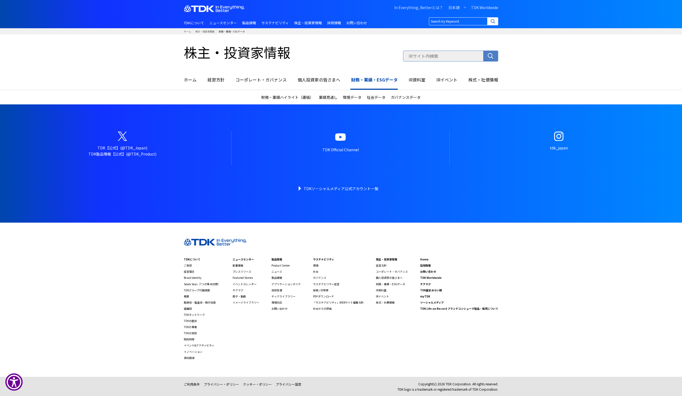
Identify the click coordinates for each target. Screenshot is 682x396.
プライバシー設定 (288, 384)
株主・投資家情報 (204, 31)
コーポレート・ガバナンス (261, 79)
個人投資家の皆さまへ (319, 79)
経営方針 (216, 79)
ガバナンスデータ (406, 97)
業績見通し (328, 97)
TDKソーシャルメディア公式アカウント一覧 (341, 188)
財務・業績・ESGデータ (374, 79)
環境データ (352, 97)
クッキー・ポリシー (257, 384)
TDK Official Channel (340, 149)
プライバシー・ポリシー (221, 384)
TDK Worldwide (484, 7)
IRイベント (446, 79)
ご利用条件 (192, 384)
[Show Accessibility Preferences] (14, 382)
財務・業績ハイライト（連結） (287, 97)
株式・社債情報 (483, 79)
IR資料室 (417, 79)
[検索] (490, 56)
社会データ (376, 97)
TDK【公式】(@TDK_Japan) (122, 147)
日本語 (454, 7)
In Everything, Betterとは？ (418, 7)
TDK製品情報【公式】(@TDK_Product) (122, 154)
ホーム (187, 31)
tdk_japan (559, 147)
